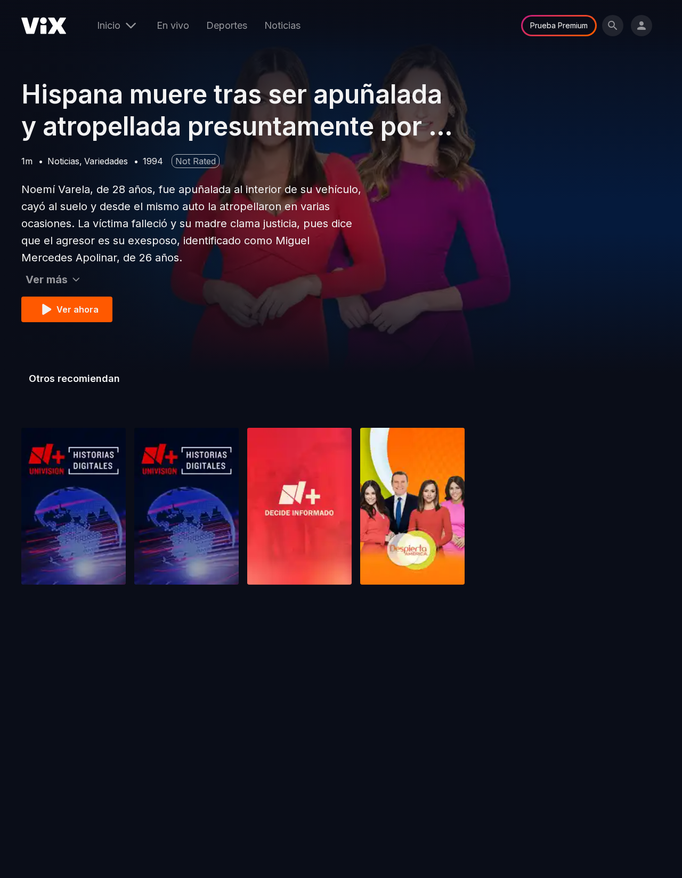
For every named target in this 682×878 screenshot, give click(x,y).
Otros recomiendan (74, 378)
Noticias (282, 25)
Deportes (226, 25)
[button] (73, 506)
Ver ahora (77, 309)
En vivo (173, 25)
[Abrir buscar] (612, 25)
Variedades (106, 161)
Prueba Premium (559, 25)
